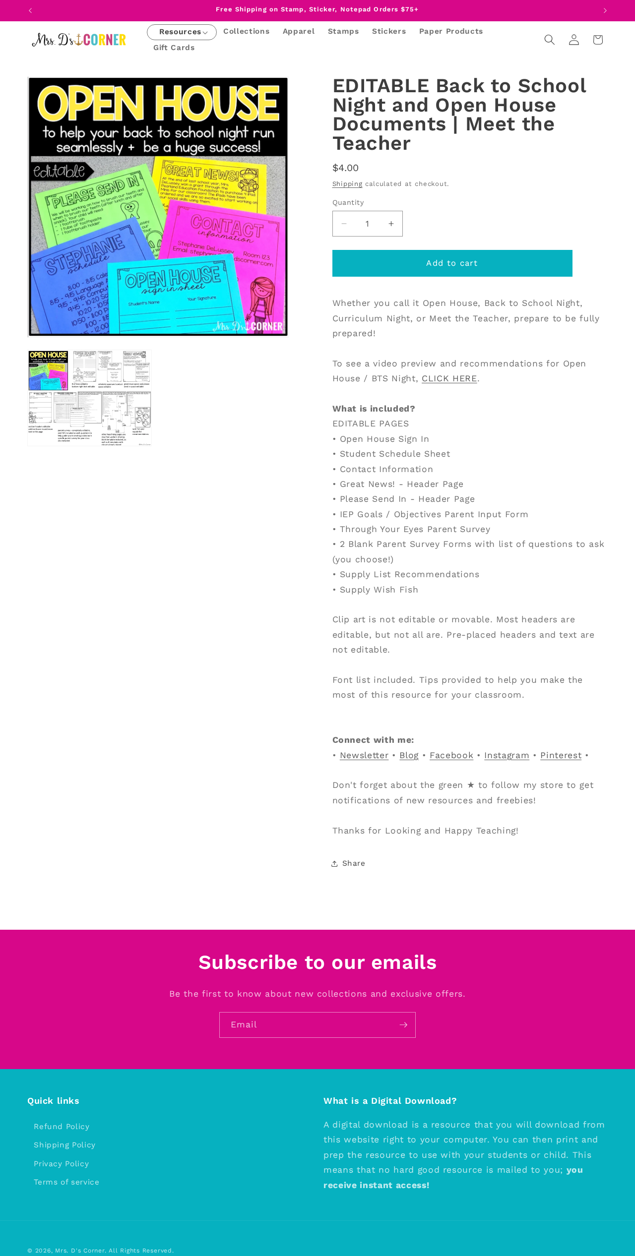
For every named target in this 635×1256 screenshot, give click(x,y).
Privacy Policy (61, 1164)
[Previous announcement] (30, 10)
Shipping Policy (65, 1145)
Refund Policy (62, 1126)
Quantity (348, 202)
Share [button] (354, 863)
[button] (180, 32)
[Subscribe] (403, 1025)
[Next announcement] (605, 10)
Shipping (347, 183)
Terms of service (67, 1182)
